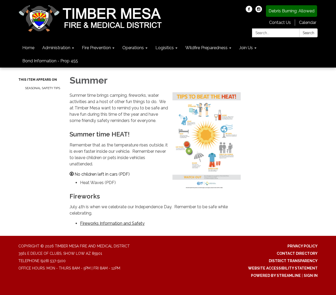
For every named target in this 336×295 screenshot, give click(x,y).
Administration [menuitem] (56, 47)
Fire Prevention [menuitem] (96, 47)
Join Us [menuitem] (246, 47)
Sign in (311, 275)
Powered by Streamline (276, 275)
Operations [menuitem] (133, 47)
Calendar (307, 22)
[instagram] (258, 10)
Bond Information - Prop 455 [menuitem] (50, 60)
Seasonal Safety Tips (42, 88)
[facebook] (249, 10)
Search (308, 33)
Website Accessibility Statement (283, 268)
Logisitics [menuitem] (164, 47)
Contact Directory (297, 253)
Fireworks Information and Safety (112, 223)
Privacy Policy (302, 246)
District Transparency (293, 261)
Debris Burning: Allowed (291, 10)
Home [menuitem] (28, 47)
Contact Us (280, 22)
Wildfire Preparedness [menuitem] (206, 47)
